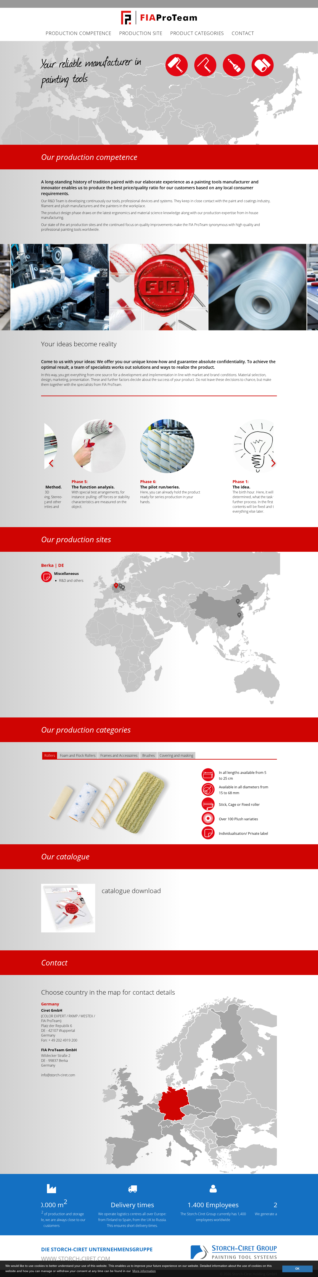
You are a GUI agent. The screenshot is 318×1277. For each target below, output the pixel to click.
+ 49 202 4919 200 (62, 1040)
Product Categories (197, 33)
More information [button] (144, 1271)
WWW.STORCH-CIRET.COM (75, 1259)
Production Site (140, 33)
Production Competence (78, 33)
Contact (243, 33)
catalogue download (131, 890)
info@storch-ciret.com (58, 1075)
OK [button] (297, 1268)
